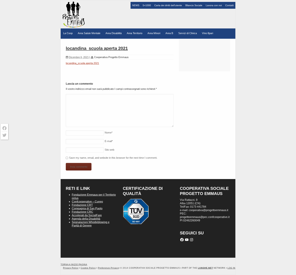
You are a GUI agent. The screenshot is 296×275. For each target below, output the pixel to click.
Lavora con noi (214, 5)
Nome (109, 132)
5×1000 (147, 5)
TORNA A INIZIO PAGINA (74, 264)
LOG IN (231, 268)
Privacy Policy (70, 268)
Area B (169, 33)
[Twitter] (4, 135)
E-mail (109, 141)
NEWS (135, 5)
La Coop (68, 33)
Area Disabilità (114, 33)
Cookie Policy (88, 268)
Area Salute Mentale (89, 33)
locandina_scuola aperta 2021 (97, 48)
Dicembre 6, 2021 (79, 57)
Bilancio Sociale (193, 5)
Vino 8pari (207, 33)
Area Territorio (134, 33)
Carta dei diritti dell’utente (168, 5)
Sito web (109, 149)
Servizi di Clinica (187, 33)
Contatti (229, 5)
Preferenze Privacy (108, 268)
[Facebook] (4, 128)
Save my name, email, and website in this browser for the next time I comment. (113, 157)
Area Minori (153, 33)
